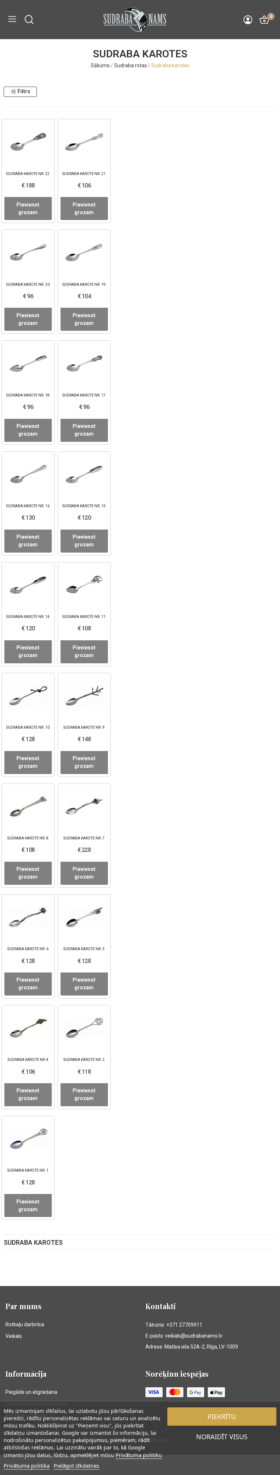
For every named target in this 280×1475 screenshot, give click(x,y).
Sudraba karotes (33, 1243)
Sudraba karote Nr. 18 (28, 395)
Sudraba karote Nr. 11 (84, 617)
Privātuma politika (27, 1465)
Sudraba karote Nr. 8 (27, 838)
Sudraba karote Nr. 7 (84, 838)
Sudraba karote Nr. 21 (84, 174)
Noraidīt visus (222, 1436)
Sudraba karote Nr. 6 (27, 949)
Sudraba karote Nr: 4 (28, 1060)
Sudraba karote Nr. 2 (84, 1060)
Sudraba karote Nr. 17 (84, 395)
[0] (264, 19)
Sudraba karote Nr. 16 (28, 506)
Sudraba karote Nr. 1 (27, 1170)
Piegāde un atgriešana (31, 1392)
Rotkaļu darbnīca (24, 1324)
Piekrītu (221, 1416)
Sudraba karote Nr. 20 (28, 285)
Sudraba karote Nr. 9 (84, 727)
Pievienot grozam (27, 208)
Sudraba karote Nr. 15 (84, 506)
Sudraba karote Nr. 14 (28, 617)
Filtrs (24, 91)
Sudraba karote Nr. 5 (84, 949)
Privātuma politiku (139, 1455)
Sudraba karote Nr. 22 (28, 174)
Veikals (13, 1336)
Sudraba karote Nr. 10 (28, 727)
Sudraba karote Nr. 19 (84, 285)
